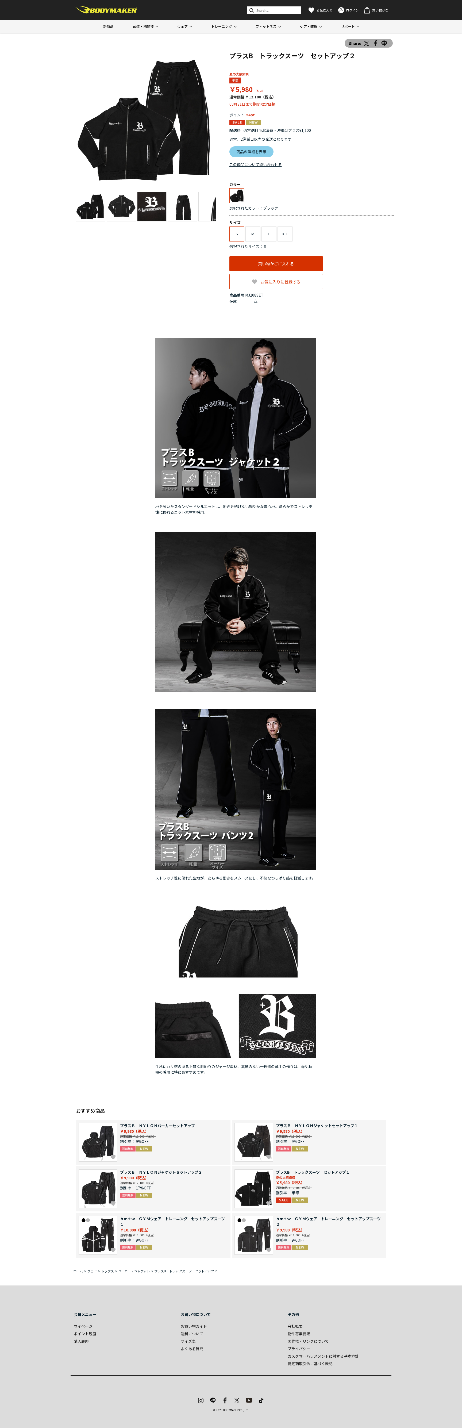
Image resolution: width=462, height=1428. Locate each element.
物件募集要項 (299, 1333)
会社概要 (295, 1326)
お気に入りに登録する (280, 282)
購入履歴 (81, 1341)
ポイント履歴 (85, 1333)
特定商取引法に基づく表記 (310, 1363)
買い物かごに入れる (276, 263)
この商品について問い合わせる (255, 164)
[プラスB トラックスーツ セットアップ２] (146, 119)
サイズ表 (188, 1341)
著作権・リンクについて (308, 1341)
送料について (192, 1333)
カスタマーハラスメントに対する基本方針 (323, 1356)
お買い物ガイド (194, 1326)
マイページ (83, 1326)
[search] (251, 10)
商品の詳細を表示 (251, 151)
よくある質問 (192, 1348)
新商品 (108, 26)
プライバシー (299, 1348)
